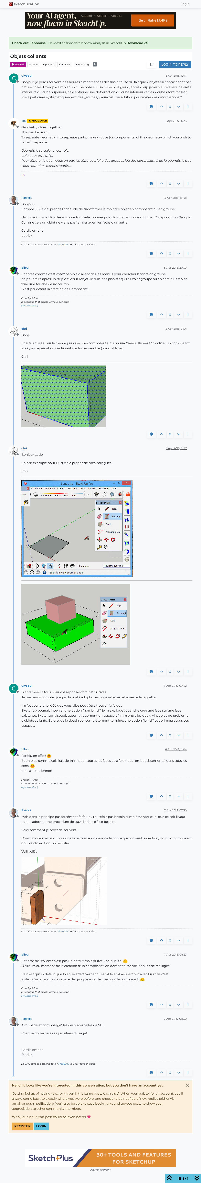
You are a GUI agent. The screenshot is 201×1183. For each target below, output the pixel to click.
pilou (25, 267)
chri (24, 328)
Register (22, 1126)
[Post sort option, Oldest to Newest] (151, 64)
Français (19, 64)
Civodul (26, 75)
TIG (23, 121)
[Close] (187, 1085)
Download (135, 43)
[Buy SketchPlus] (100, 1158)
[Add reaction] (151, 106)
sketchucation (26, 4)
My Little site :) (29, 305)
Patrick (26, 197)
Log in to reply (174, 64)
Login (41, 1126)
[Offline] (15, 123)
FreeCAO (63, 244)
